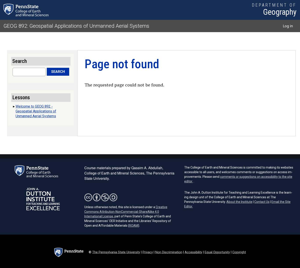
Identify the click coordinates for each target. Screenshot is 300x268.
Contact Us (261, 202)
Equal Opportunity (217, 252)
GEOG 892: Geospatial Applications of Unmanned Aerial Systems (76, 26)
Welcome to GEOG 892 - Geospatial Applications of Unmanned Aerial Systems (36, 111)
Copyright (239, 252)
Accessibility (193, 252)
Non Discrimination (168, 252)
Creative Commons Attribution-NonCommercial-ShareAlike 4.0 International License (125, 211)
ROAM (133, 225)
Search (58, 72)
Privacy (148, 252)
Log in (288, 26)
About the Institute (239, 202)
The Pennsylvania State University (116, 252)
